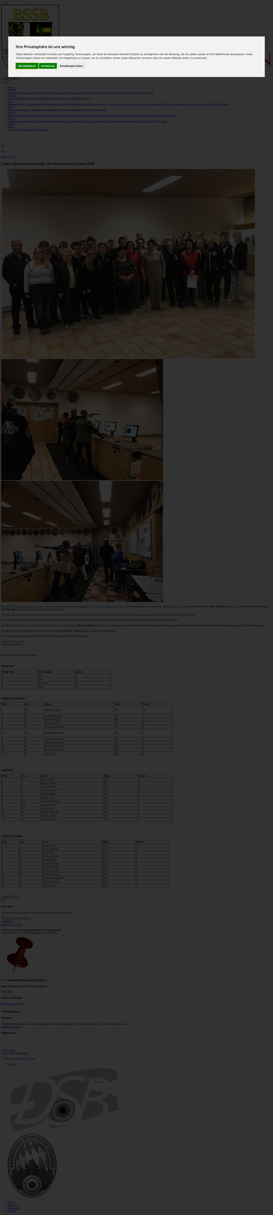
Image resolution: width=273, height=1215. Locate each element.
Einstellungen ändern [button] (71, 66)
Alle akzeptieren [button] (27, 66)
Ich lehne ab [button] (47, 66)
